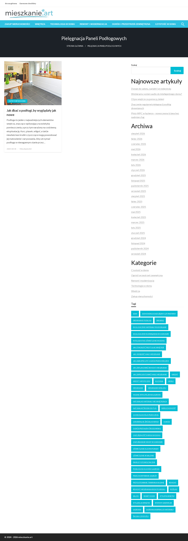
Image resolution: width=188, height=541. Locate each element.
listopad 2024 (138, 243)
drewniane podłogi (142, 320)
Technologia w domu (62, 24)
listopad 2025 (138, 180)
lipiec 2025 (136, 201)
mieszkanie (138, 388)
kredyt (175, 374)
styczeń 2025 (138, 232)
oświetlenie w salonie (143, 455)
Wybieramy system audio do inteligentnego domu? (156, 94)
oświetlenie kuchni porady (146, 449)
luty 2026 (136, 164)
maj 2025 (136, 211)
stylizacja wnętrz (141, 503)
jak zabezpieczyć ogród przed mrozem (151, 361)
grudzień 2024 (138, 238)
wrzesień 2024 (138, 253)
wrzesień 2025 (138, 191)
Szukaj (134, 65)
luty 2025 (136, 227)
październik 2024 (140, 248)
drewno (160, 320)
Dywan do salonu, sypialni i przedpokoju (151, 88)
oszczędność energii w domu (147, 435)
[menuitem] (17, 24)
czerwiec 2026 (138, 143)
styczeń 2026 (138, 170)
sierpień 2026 (138, 133)
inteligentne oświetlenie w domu (149, 341)
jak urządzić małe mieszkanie (146, 354)
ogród (166, 422)
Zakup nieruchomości (17, 24)
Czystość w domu (165, 24)
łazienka (137, 509)
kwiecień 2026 (138, 154)
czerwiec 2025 (138, 206)
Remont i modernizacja (93, 24)
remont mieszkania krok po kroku (149, 489)
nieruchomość (168, 408)
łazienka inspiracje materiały (160, 509)
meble (171, 381)
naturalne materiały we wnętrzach (150, 401)
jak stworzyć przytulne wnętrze (148, 347)
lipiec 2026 (136, 138)
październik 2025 (140, 185)
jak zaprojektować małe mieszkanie (150, 374)
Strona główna (11, 3)
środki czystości (141, 516)
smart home (149, 496)
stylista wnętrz (167, 496)
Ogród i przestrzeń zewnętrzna (131, 24)
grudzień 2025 (138, 175)
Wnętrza (40, 24)
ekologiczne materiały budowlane (150, 327)
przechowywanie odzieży (145, 476)
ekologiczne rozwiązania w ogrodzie (151, 334)
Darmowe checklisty (28, 3)
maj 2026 (136, 149)
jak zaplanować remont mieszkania (150, 368)
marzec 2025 (137, 222)
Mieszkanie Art (26, 149)
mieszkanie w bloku (157, 388)
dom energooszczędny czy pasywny (159, 313)
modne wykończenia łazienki (147, 395)
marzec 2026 (137, 159)
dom (135, 313)
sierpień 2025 (138, 196)
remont (172, 482)
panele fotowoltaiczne (144, 462)
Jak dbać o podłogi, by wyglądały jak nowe (31, 112)
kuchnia (159, 381)
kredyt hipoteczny (141, 381)
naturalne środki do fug (145, 408)
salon (136, 496)
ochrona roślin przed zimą (145, 415)
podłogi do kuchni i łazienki (146, 469)
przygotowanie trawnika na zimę (148, 482)
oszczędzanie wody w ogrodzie (148, 442)
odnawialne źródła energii (146, 422)
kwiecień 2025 (138, 217)
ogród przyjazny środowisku (147, 428)
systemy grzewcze (163, 503)
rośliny (173, 489)
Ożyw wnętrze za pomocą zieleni (147, 99)
